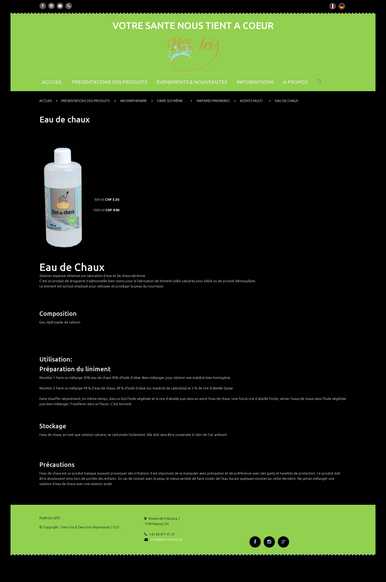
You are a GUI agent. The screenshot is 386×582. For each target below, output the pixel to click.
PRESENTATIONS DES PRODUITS (109, 82)
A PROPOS (295, 82)
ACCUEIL (52, 82)
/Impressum (101, 527)
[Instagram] (51, 6)
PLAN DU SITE (49, 518)
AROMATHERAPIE (133, 100)
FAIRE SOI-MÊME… (171, 100)
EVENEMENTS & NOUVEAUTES (192, 82)
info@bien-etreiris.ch (166, 539)
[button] (319, 85)
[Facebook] (43, 6)
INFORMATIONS (255, 82)
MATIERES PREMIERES (213, 100)
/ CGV (115, 527)
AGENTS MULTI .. (252, 100)
